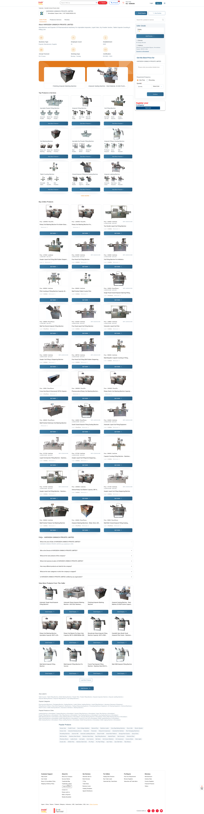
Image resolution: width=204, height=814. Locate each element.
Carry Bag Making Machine (118, 728)
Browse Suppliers (128, 779)
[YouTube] (161, 811)
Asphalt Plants (111, 736)
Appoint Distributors (88, 791)
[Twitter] (157, 811)
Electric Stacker (139, 728)
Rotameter (86, 731)
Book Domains (86, 779)
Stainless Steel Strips (88, 736)
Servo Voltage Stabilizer (83, 728)
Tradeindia (41, 8)
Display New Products (108, 776)
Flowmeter (94, 731)
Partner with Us (66, 792)
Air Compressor (120, 739)
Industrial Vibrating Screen (74, 731)
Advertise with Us (87, 776)
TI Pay (84, 781)
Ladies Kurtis (74, 739)
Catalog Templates (87, 788)
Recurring (152, 80)
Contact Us (64, 789)
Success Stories (66, 779)
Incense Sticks (129, 739)
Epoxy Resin (135, 733)
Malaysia (62, 804)
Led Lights (82, 739)
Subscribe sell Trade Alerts (130, 781)
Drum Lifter (130, 728)
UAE (73, 804)
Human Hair (63, 728)
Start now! (148, 108)
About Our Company (67, 776)
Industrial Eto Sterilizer (118, 731)
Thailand (57, 804)
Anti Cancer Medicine (108, 739)
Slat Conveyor (121, 736)
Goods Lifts (63, 741)
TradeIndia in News (67, 783)
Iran (88, 804)
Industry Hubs (148, 779)
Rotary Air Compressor (104, 731)
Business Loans (87, 786)
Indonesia (68, 804)
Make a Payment (66, 794)
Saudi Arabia (78, 804)
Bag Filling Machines (100, 736)
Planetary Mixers (64, 739)
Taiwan (51, 804)
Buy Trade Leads (107, 779)
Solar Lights (138, 739)
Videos (146, 786)
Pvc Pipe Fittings (100, 741)
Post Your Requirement (130, 776)
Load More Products (86, 680)
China (47, 804)
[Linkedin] (153, 811)
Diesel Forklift (100, 733)
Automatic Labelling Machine (87, 733)
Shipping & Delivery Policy (47, 783)
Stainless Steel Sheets (74, 736)
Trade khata (86, 783)
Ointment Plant (130, 736)
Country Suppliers (149, 781)
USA (84, 804)
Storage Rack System (124, 733)
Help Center (44, 776)
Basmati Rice (95, 728)
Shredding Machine (65, 733)
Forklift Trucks (71, 728)
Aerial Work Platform (111, 733)
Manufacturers (148, 776)
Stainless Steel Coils (81, 741)
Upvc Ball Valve (118, 741)
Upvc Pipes (109, 741)
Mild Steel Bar (63, 736)
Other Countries (94, 804)
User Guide (44, 779)
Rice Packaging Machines (132, 731)
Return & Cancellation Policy (48, 781)
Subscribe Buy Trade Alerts (110, 781)
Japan (42, 804)
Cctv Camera (90, 739)
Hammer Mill (75, 733)
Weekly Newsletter (66, 797)
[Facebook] (149, 811)
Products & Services (55, 19)
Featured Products (149, 783)
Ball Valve (98, 739)
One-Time (142, 80)
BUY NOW (53, 233)
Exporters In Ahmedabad (142, 51)
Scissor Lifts (63, 731)
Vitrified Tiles (71, 741)
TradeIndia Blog (66, 781)
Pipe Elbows (127, 741)
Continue (155, 94)
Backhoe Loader (104, 728)
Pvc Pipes (91, 741)
